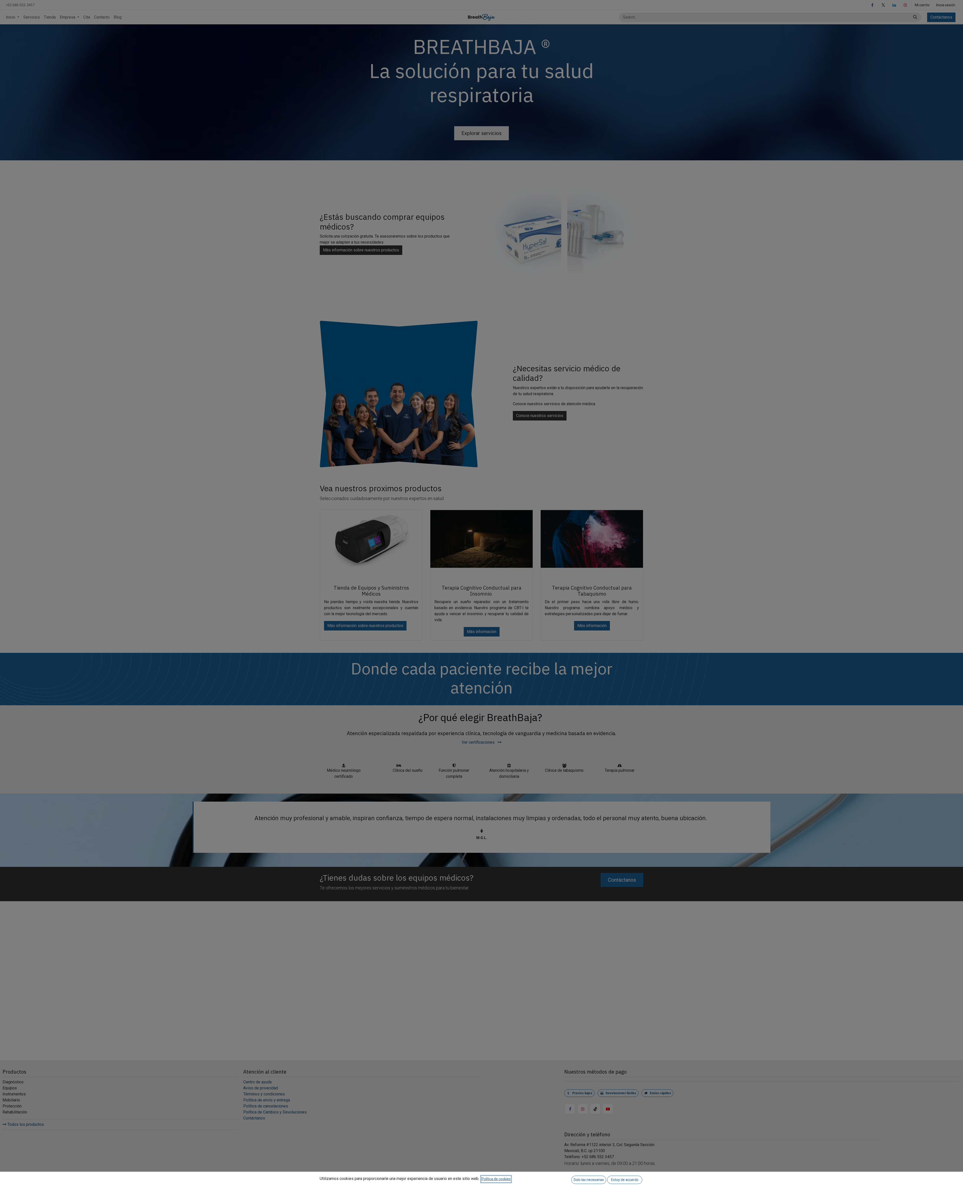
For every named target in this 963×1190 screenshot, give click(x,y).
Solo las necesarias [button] (589, 1180)
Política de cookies (496, 1179)
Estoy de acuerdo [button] (624, 1180)
